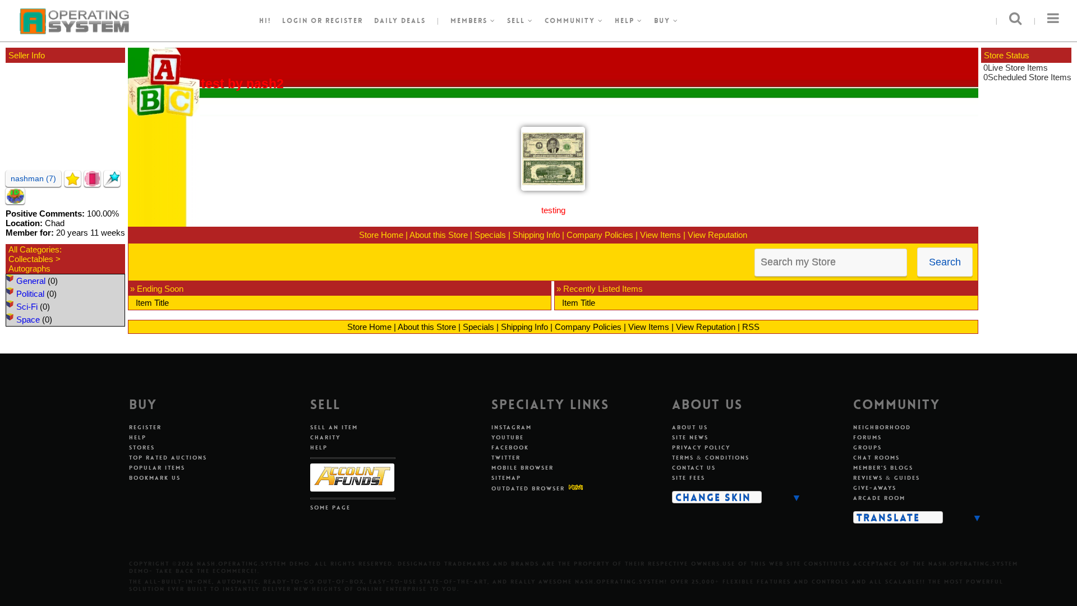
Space (28, 319)
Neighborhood (882, 427)
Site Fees (688, 477)
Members (470, 20)
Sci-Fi (27, 306)
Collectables (30, 259)
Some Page (330, 507)
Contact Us (694, 467)
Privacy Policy (701, 447)
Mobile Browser (522, 467)
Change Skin (713, 497)
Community (571, 20)
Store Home (381, 235)
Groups (867, 447)
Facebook (510, 447)
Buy (663, 20)
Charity (325, 437)
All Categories (33, 249)
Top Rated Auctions (168, 457)
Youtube (507, 437)
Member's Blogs (883, 467)
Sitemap (506, 477)
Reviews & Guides (886, 477)
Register (145, 427)
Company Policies (600, 235)
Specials (490, 235)
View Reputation (717, 235)
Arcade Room (879, 498)
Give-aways (874, 488)
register (344, 20)
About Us (690, 427)
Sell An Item (334, 427)
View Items (660, 235)
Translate (888, 517)
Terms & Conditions (710, 457)
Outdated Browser (528, 488)
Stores (142, 447)
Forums (867, 437)
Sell (517, 20)
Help (626, 20)
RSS (751, 327)
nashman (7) (33, 178)
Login (295, 20)
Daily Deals (400, 20)
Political (30, 294)
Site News (690, 437)
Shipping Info (536, 235)
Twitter (506, 457)
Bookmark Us (155, 477)
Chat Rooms (876, 457)
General (30, 281)
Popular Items (157, 467)
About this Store (438, 235)
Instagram (511, 427)
